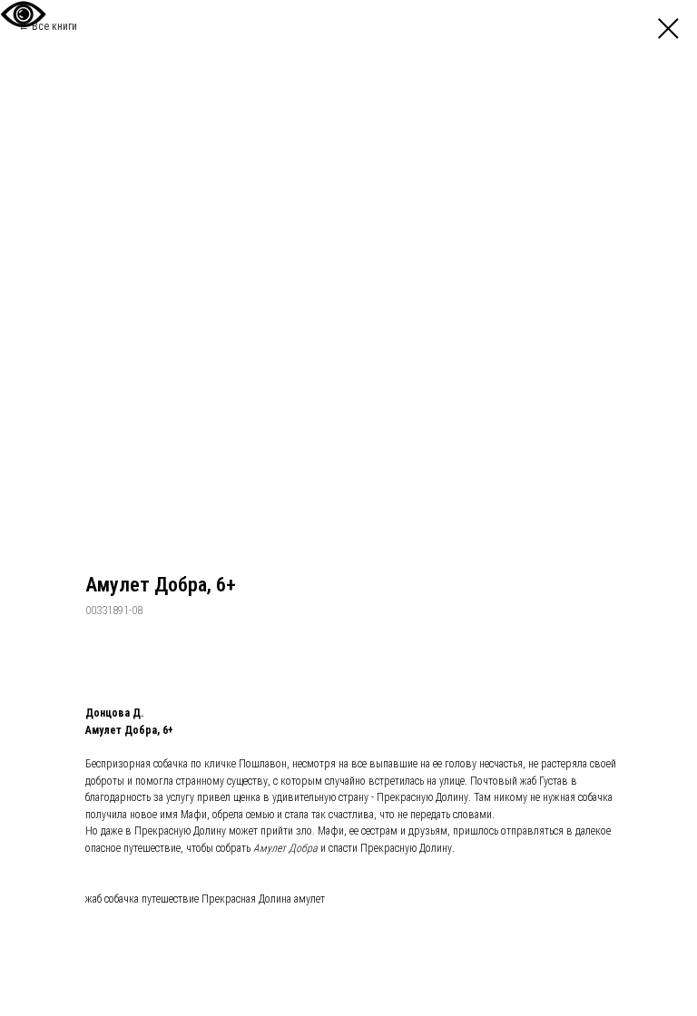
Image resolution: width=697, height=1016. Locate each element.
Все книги (54, 26)
